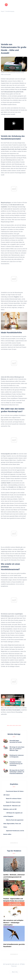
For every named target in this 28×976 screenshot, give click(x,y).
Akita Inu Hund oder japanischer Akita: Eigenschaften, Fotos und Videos (13, 823)
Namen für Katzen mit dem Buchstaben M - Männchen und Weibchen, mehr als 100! (11, 805)
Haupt (2, 11)
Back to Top (15, 972)
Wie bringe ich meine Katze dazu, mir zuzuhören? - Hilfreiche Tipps (17, 748)
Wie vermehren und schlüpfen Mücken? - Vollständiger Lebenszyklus (13, 923)
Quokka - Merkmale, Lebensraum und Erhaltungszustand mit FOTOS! (14, 877)
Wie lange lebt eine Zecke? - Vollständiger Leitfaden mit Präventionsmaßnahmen (17, 771)
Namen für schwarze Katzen (13, 798)
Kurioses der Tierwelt (8, 857)
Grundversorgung (9, 11)
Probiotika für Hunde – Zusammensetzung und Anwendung (16, 763)
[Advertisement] (14, 28)
